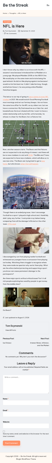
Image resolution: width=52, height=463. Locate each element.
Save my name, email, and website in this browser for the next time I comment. (26, 435)
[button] (10, 330)
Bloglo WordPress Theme (26, 459)
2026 (30, 155)
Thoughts (7, 22)
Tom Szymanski (13, 325)
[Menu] (48, 5)
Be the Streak (15, 5)
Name (6, 399)
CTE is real (12, 224)
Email (5, 410)
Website (6, 422)
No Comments (12, 33)
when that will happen (29, 164)
